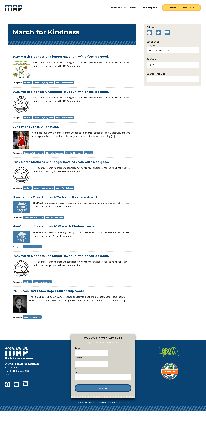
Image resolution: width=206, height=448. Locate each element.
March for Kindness (64, 82)
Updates (88, 153)
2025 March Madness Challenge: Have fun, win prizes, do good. (61, 91)
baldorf (27, 82)
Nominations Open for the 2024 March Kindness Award (55, 197)
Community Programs (43, 82)
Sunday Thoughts (74, 153)
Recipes (151, 59)
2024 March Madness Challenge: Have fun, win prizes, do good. (61, 162)
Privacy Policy (112, 402)
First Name (78, 357)
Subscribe (103, 388)
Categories (151, 45)
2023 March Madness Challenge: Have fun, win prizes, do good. (61, 256)
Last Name (78, 368)
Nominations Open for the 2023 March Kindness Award (55, 226)
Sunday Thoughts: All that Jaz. (36, 127)
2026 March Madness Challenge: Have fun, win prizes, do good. (61, 56)
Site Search (124, 402)
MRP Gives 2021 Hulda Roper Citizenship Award (48, 291)
